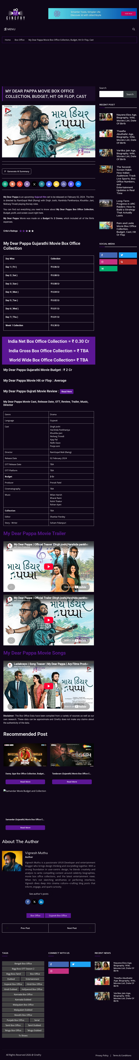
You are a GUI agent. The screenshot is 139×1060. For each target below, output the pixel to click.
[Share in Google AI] (20, 184)
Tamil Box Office (13, 1025)
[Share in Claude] (12, 184)
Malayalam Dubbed (23, 1009)
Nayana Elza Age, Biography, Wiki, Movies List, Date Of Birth (127, 119)
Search (102, 87)
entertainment (32, 979)
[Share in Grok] (34, 184)
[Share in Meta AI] (78, 184)
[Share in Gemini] (27, 184)
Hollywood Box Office (32, 989)
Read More (25, 781)
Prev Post (25, 928)
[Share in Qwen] (71, 184)
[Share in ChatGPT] (5, 184)
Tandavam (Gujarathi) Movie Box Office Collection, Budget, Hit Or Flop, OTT (72, 773)
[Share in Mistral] (56, 184)
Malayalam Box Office (23, 1004)
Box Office (35, 915)
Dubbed (11, 979)
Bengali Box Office (23, 963)
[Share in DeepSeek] (49, 184)
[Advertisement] (69, 63)
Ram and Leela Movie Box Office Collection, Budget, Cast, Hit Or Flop (126, 229)
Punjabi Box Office (15, 1020)
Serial (37, 1020)
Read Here (66, 391)
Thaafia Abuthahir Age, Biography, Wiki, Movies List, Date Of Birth (126, 137)
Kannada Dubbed (23, 999)
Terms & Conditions (122, 1055)
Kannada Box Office (23, 994)
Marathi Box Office (23, 1015)
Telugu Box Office (13, 1030)
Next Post (72, 928)
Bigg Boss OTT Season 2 (23, 968)
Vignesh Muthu (36, 853)
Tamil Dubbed (34, 1025)
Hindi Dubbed (10, 989)
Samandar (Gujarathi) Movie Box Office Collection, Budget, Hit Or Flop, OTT (25, 819)
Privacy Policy (102, 1055)
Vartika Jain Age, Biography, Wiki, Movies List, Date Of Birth (126, 155)
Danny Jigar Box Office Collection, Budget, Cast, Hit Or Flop (25, 773)
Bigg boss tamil (13, 973)
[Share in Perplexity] (42, 184)
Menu (11, 29)
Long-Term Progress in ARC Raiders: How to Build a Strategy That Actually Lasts (126, 208)
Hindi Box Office (34, 984)
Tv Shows (23, 1035)
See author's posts (38, 893)
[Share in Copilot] (64, 184)
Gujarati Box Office (58, 915)
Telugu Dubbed (34, 1030)
